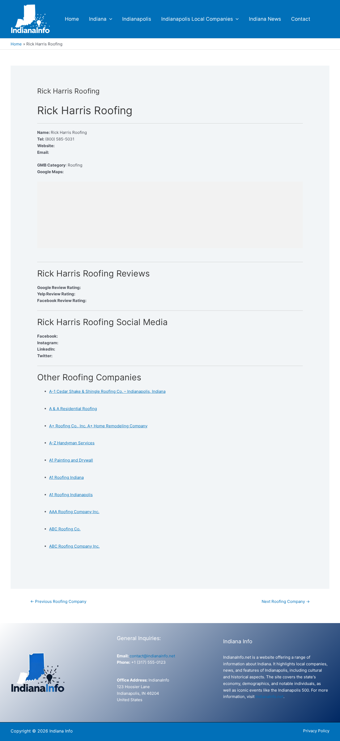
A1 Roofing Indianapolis (71, 494)
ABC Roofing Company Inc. (74, 546)
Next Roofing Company (286, 601)
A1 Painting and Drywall (71, 460)
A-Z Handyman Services (72, 442)
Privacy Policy (316, 730)
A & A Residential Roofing (73, 408)
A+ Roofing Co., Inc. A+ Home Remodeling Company (98, 425)
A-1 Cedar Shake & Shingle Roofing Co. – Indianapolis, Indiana (107, 391)
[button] (109, 19)
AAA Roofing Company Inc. (74, 511)
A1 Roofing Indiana (66, 477)
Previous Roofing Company (58, 601)
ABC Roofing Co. (64, 528)
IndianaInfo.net (269, 696)
